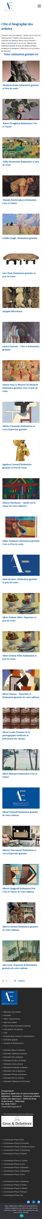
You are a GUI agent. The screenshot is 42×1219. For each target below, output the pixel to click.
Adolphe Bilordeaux (12, 311)
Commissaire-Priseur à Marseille (15, 1167)
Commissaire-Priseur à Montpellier (16, 1171)
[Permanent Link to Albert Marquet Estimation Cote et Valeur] (21, 760)
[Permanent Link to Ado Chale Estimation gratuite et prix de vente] (21, 259)
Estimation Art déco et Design (14, 1060)
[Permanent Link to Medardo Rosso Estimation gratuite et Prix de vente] (21, 71)
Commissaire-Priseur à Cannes (15, 1161)
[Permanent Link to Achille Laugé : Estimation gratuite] (21, 224)
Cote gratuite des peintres (13, 1029)
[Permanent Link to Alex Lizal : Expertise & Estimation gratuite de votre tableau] (21, 951)
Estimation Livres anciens (13, 1064)
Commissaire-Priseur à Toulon (15, 1185)
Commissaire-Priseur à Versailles (16, 1143)
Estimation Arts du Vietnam (13, 1078)
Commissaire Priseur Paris (13, 1140)
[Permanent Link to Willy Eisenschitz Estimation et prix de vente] (21, 148)
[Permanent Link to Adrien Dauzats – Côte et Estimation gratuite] (21, 332)
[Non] (39, 1211)
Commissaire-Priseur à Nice (14, 1174)
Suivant (21, 981)
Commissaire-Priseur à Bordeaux (16, 1181)
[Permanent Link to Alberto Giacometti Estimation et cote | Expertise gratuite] (21, 836)
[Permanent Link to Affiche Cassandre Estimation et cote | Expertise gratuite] (21, 412)
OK (22, 1216)
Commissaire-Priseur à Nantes (15, 1154)
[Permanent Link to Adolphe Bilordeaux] (21, 297)
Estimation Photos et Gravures (15, 1074)
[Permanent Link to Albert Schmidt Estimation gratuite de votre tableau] (21, 798)
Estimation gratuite (10, 1040)
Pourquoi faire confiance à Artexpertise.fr (18, 1036)
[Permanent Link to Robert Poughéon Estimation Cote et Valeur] (21, 109)
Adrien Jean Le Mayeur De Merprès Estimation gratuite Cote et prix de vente (20, 387)
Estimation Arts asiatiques (13, 1057)
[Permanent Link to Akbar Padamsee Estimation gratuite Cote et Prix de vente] (21, 527)
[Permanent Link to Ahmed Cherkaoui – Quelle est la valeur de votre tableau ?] (21, 488)
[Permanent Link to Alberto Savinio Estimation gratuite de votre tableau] (21, 913)
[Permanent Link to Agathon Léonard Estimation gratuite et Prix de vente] (21, 450)
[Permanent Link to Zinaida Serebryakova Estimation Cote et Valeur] (21, 186)
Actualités (7, 1015)
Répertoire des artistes (12, 1012)
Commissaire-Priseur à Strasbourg (16, 1150)
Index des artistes (10, 1022)
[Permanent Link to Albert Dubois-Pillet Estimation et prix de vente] (21, 642)
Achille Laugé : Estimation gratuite (19, 238)
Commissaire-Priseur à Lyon (14, 1164)
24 (15, 981)
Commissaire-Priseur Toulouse (15, 1192)
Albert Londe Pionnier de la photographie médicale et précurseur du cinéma (16, 735)
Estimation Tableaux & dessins (15, 1054)
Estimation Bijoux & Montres (14, 1050)
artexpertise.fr (13, 43)
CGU (5, 1033)
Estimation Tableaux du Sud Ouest (16, 1081)
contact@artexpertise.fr (11, 1106)
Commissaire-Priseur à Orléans (15, 1188)
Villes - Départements (11, 1019)
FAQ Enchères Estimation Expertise (17, 1026)
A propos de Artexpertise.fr (13, 1043)
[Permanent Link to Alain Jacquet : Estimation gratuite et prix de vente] (21, 565)
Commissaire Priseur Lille (13, 1195)
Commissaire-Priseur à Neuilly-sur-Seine (19, 1147)
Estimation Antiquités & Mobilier (15, 1067)
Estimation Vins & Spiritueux (14, 1071)
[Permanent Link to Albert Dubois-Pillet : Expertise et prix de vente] (21, 603)
